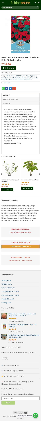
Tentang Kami (6, 280)
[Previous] (1, 177)
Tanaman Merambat (17, 80)
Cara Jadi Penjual (7, 299)
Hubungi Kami (6, 302)
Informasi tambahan (10, 99)
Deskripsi (6, 95)
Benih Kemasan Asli (7, 78)
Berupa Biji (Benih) (31, 76)
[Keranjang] (39, 2)
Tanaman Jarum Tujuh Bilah (29, 180)
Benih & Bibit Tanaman (18, 76)
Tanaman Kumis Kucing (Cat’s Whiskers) (10, 180)
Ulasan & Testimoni (8, 288)
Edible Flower (28, 80)
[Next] (40, 177)
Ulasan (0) (6, 103)
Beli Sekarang (8, 68)
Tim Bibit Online (6, 284)
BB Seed (9, 76)
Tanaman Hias (26, 78)
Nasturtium (9, 80)
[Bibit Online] (20, 2)
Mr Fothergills (17, 78)
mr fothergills (7, 83)
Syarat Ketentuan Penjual (10, 295)
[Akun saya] (35, 2)
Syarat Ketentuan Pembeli (10, 291)
